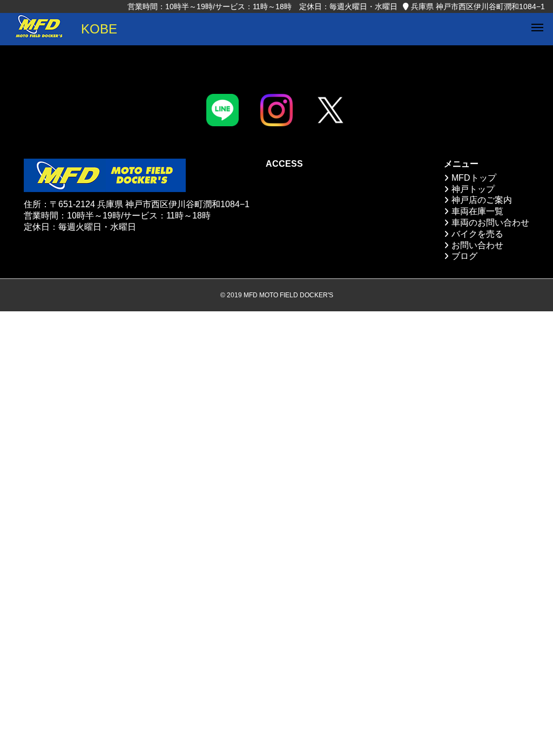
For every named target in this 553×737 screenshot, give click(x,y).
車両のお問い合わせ (490, 222)
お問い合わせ (477, 245)
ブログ (464, 256)
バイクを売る (477, 233)
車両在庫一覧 (477, 211)
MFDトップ (473, 177)
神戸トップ (473, 189)
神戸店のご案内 (481, 199)
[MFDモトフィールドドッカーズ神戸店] (38, 29)
